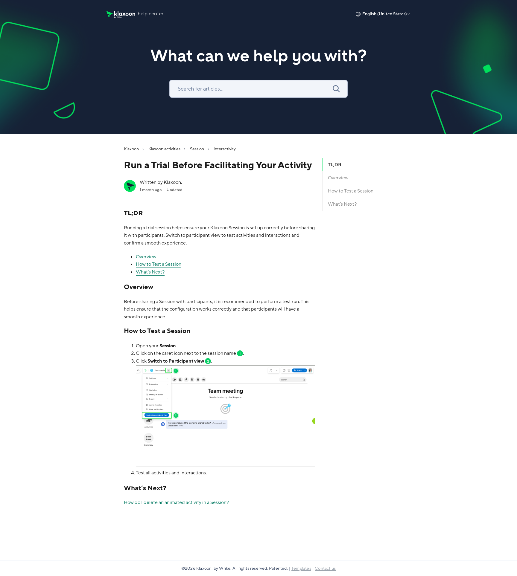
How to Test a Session (350, 191)
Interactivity (225, 149)
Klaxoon (131, 149)
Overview (338, 178)
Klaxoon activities (164, 149)
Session (197, 149)
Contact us (325, 568)
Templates (301, 568)
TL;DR (334, 164)
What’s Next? (342, 204)
